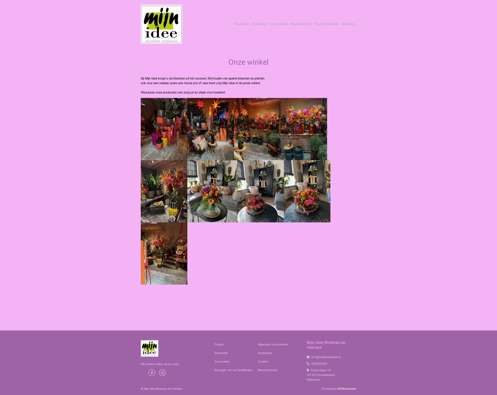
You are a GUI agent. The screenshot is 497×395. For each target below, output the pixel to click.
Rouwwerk (242, 24)
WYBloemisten (347, 389)
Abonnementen (300, 24)
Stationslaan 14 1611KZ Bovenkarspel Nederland (321, 375)
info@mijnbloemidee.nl (325, 357)
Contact (263, 361)
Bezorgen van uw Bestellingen (234, 370)
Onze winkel (279, 24)
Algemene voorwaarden (273, 344)
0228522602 (319, 363)
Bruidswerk (260, 24)
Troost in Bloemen (326, 24)
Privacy (219, 344)
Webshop (348, 24)
